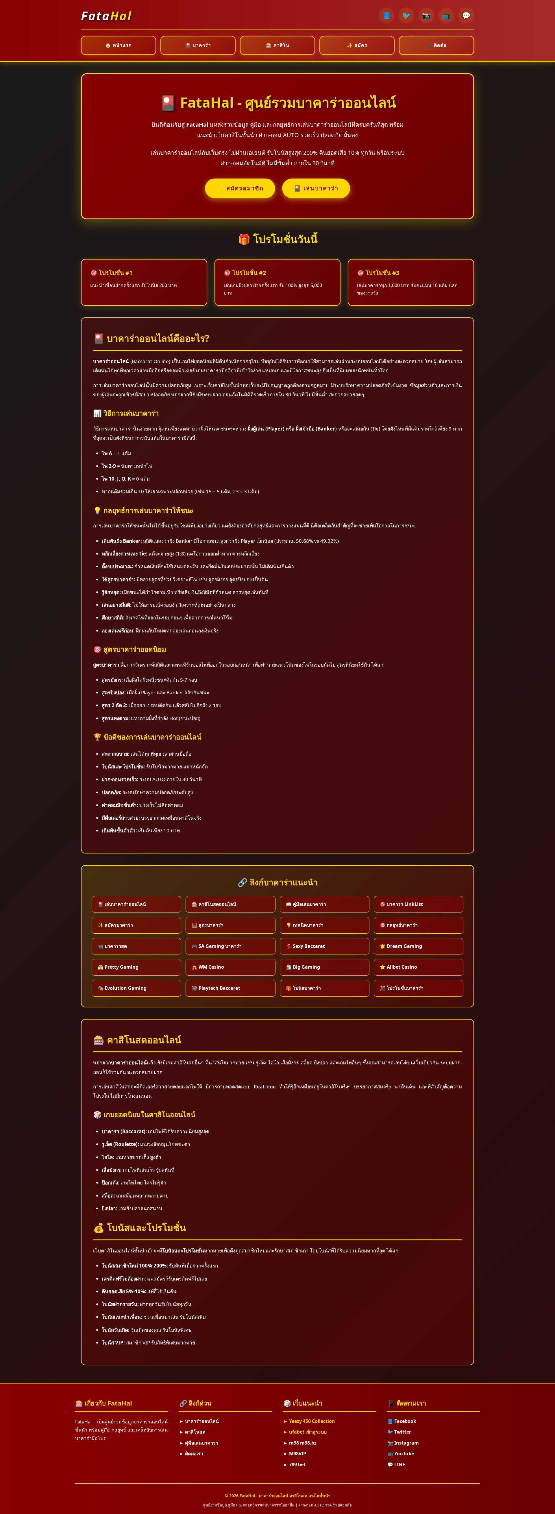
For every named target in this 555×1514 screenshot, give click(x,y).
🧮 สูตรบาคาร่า (207, 925)
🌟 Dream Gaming (401, 946)
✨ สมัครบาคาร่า (115, 925)
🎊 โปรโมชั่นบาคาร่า (401, 988)
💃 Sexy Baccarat (305, 946)
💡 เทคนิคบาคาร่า (304, 925)
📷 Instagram (403, 1443)
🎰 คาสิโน (277, 45)
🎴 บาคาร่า (198, 45)
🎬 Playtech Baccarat (216, 988)
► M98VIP (294, 1453)
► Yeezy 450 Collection (309, 1421)
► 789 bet (294, 1464)
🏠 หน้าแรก (118, 45)
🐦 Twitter (399, 1432)
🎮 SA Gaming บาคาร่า (217, 946)
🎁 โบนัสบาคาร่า (303, 988)
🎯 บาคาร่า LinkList (401, 904)
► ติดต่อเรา (191, 1453)
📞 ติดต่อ (436, 45)
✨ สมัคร (357, 45)
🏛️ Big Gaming (303, 967)
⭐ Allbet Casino (398, 967)
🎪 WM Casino (208, 967)
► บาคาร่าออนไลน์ (199, 1421)
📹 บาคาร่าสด (112, 946)
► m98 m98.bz (300, 1443)
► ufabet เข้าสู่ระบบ (305, 1432)
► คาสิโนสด (192, 1432)
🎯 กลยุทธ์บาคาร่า (399, 925)
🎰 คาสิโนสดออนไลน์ (214, 904)
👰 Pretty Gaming (118, 967)
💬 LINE (396, 1464)
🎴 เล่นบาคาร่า (316, 188)
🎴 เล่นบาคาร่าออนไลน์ (122, 904)
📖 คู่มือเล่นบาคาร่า (306, 904)
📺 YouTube (400, 1453)
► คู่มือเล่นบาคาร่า (198, 1443)
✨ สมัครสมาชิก (240, 188)
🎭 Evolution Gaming (122, 988)
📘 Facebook (401, 1421)
